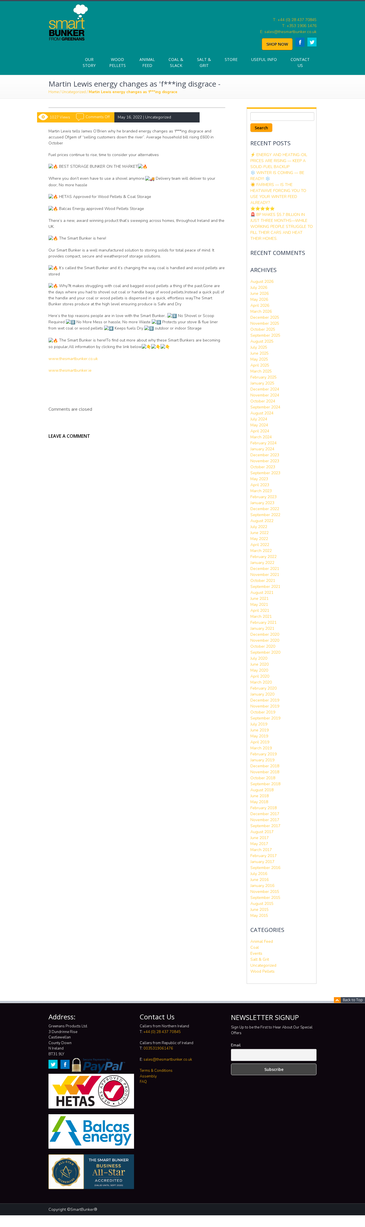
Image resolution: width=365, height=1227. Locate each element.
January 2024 (262, 449)
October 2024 (262, 401)
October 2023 (262, 467)
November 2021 (264, 574)
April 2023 (259, 485)
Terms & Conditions (156, 1070)
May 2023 (259, 479)
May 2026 (259, 299)
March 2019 (261, 748)
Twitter (312, 42)
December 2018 (264, 766)
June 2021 (259, 598)
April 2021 (259, 610)
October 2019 (262, 712)
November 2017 (264, 820)
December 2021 (264, 568)
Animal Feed (147, 62)
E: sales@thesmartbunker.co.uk (288, 31)
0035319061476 (158, 1048)
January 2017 (262, 861)
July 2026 (258, 287)
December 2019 (264, 700)
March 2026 (261, 311)
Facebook (300, 42)
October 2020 (262, 646)
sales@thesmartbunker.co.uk (167, 1059)
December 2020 (264, 634)
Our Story (89, 62)
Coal (254, 947)
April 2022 (259, 544)
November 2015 (264, 891)
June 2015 (259, 909)
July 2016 (258, 873)
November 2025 (264, 323)
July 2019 (258, 724)
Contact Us (300, 62)
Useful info (264, 59)
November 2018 (264, 772)
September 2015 (265, 897)
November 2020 (264, 640)
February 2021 (263, 622)
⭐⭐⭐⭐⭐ (262, 208)
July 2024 (258, 419)
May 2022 (259, 538)
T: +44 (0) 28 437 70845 (295, 20)
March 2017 (261, 849)
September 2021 (265, 586)
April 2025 (259, 365)
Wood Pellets (117, 62)
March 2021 (261, 616)
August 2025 (261, 341)
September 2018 (265, 784)
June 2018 (259, 796)
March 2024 (261, 437)
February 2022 (263, 556)
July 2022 (258, 526)
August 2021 (261, 592)
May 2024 (259, 425)
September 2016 (265, 867)
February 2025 (263, 377)
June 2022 (259, 532)
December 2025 (264, 317)
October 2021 (262, 580)
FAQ (143, 1081)
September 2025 (265, 335)
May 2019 (259, 736)
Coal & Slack (176, 62)
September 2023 (265, 473)
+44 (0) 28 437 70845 (162, 1031)
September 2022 (265, 515)
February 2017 (263, 855)
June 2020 (259, 664)
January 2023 (262, 503)
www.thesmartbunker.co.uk (73, 358)
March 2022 (261, 550)
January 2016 (262, 885)
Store (231, 59)
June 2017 (259, 838)
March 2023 (261, 491)
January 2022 (262, 562)
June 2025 (259, 353)
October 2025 (262, 329)
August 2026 (261, 281)
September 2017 (265, 826)
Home (53, 92)
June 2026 (259, 293)
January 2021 (262, 628)
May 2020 (259, 670)
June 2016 (259, 879)
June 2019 (259, 730)
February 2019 (263, 754)
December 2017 (264, 814)
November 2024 (264, 395)
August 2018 (261, 790)
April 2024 (259, 431)
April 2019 (259, 742)
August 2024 (261, 413)
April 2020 (259, 676)
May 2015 (259, 915)
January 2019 (262, 760)
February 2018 (263, 808)
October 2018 (262, 778)
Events (256, 953)
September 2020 (265, 652)
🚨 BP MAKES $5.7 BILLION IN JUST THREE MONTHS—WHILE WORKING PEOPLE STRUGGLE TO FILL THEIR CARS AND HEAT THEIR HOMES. (281, 226)
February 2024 (263, 443)
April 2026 (259, 305)
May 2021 (259, 604)
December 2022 (264, 509)
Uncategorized (74, 92)
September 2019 (265, 718)
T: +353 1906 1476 (299, 25)
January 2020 (262, 694)
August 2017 (261, 832)
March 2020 (261, 682)
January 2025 (262, 383)
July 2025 (258, 347)
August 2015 (261, 903)
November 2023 (264, 461)
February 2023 (263, 497)
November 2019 (264, 706)
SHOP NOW (277, 44)
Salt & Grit (204, 62)
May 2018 (259, 802)
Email (236, 1045)
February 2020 (263, 688)
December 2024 (264, 389)
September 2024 (265, 407)
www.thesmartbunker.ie (70, 370)
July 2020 (258, 658)
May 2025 (259, 359)
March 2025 (261, 371)
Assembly (148, 1076)
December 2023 (264, 455)
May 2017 (259, 843)
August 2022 (261, 520)
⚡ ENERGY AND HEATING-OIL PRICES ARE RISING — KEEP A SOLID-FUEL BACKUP (278, 160)
